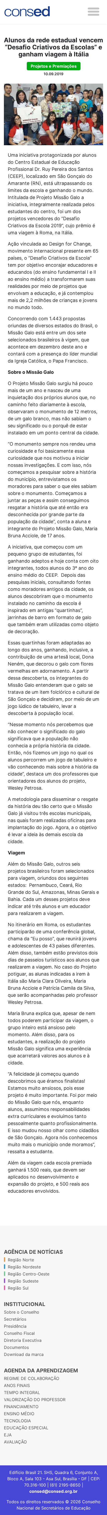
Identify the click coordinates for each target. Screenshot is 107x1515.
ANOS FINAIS (17, 1385)
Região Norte (21, 1259)
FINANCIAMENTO (21, 1406)
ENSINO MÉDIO (19, 1413)
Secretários (15, 1319)
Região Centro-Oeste (28, 1274)
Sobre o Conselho (21, 1312)
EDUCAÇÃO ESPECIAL (26, 1427)
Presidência (15, 1326)
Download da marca (24, 1354)
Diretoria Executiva (23, 1340)
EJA (8, 1434)
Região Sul (18, 1288)
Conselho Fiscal (19, 1333)
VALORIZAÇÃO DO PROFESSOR (34, 1399)
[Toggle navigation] (93, 11)
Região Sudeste (23, 1281)
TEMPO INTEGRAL (22, 1392)
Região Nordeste (24, 1266)
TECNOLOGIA (17, 1420)
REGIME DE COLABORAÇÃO (31, 1378)
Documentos (16, 1347)
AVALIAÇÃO (15, 1441)
